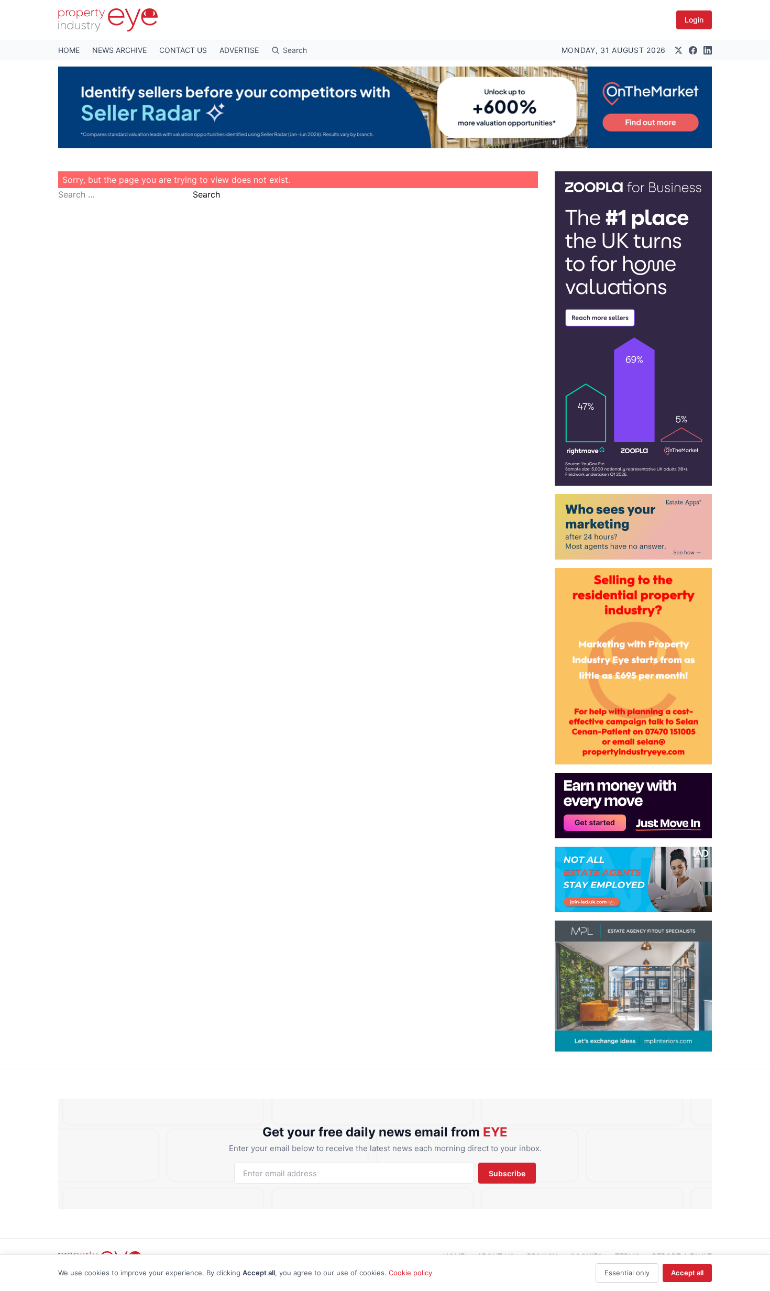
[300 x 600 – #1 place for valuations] (633, 328)
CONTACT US (183, 50)
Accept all (687, 1272)
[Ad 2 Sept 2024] (633, 666)
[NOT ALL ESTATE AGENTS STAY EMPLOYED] (633, 879)
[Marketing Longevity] (633, 527)
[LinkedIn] (707, 50)
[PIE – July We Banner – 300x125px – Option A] (633, 805)
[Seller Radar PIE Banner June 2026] (385, 107)
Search (206, 194)
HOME (69, 50)
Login (694, 19)
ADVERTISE (239, 50)
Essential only (627, 1272)
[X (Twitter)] (678, 50)
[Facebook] (693, 50)
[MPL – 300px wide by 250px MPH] (633, 986)
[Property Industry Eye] (108, 19)
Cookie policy (410, 1272)
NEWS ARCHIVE (119, 50)
